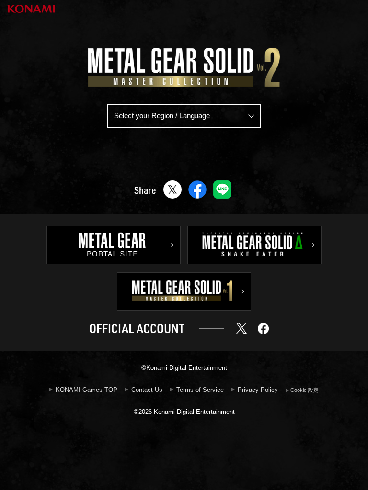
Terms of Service (200, 389)
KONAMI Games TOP (86, 389)
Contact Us (146, 389)
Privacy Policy (258, 389)
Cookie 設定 (304, 390)
